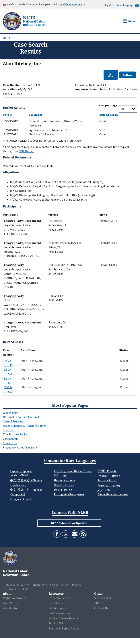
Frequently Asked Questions (20, 447)
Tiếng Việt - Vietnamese (113, 494)
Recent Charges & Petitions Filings (24, 425)
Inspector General (60, 598)
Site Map (10, 585)
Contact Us (10, 443)
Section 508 (56, 623)
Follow (127, 75)
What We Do (10, 603)
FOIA (65, 585)
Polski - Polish (63, 490)
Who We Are (10, 412)
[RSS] (83, 534)
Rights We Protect (14, 598)
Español (109, 5)
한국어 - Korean (64, 485)
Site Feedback (102, 598)
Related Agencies (59, 613)
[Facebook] (57, 534)
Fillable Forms (58, 608)
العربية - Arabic (19, 474)
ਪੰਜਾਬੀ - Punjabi (107, 471)
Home (7, 37)
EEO (25, 589)
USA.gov (53, 585)
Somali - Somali (107, 480)
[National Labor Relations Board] (12, 21)
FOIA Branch (26, 151)
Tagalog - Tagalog (109, 485)
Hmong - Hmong (64, 480)
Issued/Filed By (108, 115)
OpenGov (38, 585)
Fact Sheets (56, 603)
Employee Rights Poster (64, 628)
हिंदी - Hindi (60, 476)
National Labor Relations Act (21, 417)
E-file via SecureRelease (63, 618)
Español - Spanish (21, 471)
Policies (24, 585)
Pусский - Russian (109, 476)
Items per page (106, 105)
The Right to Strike (15, 434)
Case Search (10, 439)
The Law (8, 430)
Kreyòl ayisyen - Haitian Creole (73, 471)
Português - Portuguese (69, 494)
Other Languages (125, 5)
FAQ (96, 603)
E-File (110, 75)
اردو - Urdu (104, 490)
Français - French (21, 499)
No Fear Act (12, 589)
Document (35, 115)
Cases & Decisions (14, 421)
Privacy (76, 585)
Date (6, 115)
